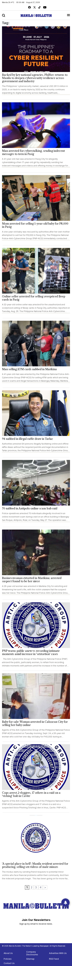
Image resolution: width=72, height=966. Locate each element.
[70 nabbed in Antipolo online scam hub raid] (36, 483)
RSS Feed (54, 959)
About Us (8, 953)
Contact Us (9, 963)
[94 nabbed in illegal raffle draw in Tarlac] (36, 413)
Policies (8, 959)
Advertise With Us (58, 953)
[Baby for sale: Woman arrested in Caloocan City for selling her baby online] (36, 696)
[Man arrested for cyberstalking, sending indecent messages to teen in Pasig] (36, 125)
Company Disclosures (32, 953)
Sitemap (30, 959)
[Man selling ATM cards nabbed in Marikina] (36, 343)
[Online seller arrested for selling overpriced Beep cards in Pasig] (36, 271)
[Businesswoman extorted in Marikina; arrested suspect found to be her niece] (36, 552)
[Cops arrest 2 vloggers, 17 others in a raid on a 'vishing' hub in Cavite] (36, 767)
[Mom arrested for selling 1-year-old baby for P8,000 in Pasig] (36, 198)
